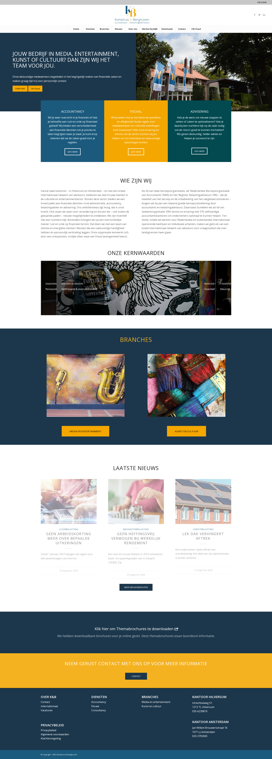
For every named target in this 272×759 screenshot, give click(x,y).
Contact (45, 702)
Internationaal (49, 706)
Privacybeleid (48, 730)
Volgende (226, 516)
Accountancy (98, 702)
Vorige (45, 516)
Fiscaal (95, 706)
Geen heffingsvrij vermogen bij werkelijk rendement (136, 538)
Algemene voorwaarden (55, 734)
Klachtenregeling (51, 738)
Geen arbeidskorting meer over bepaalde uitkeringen (68, 538)
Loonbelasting (68, 529)
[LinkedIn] (264, 14)
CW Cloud (261, 2)
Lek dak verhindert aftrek (203, 536)
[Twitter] (259, 14)
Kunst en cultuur (151, 706)
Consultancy (98, 710)
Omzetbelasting (203, 529)
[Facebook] (254, 14)
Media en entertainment (156, 702)
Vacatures (47, 710)
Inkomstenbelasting (136, 529)
